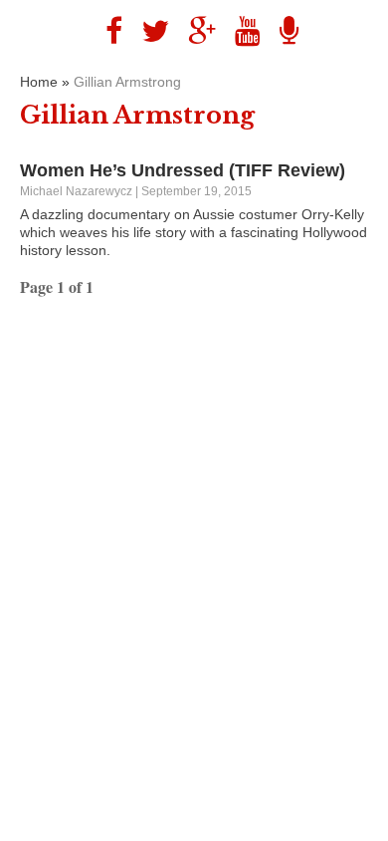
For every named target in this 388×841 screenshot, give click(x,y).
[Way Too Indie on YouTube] (240, 31)
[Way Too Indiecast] (281, 31)
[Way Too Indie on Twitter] (147, 31)
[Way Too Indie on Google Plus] (194, 31)
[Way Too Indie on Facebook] (106, 31)
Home (39, 82)
